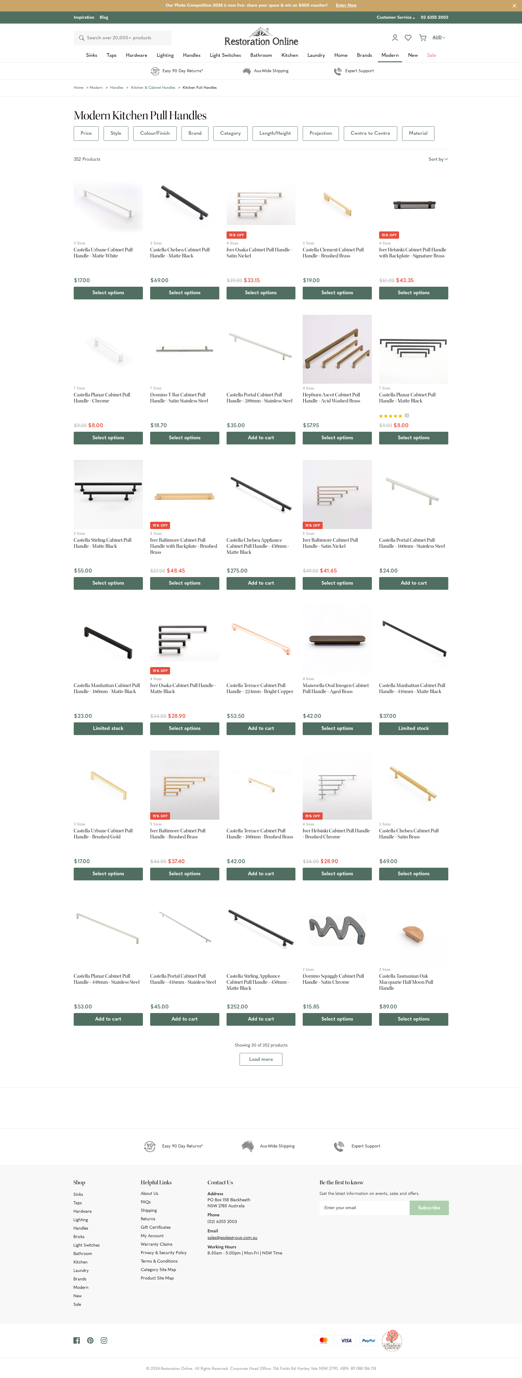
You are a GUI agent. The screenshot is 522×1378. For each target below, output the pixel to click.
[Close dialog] (346, 631)
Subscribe (289, 731)
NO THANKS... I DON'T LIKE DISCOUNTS (262, 744)
